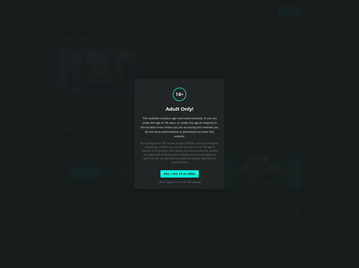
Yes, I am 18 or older (179, 173)
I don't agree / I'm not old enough (179, 182)
